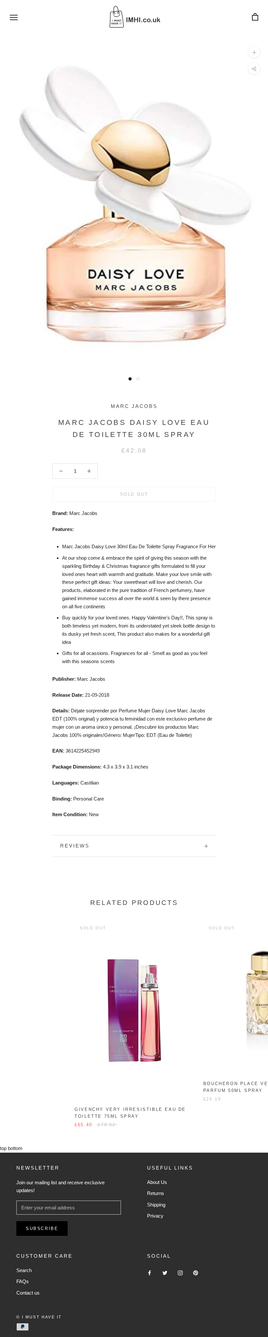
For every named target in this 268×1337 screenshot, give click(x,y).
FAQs (22, 1281)
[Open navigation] (14, 17)
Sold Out (134, 494)
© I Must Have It (38, 1317)
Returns (155, 1193)
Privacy (155, 1216)
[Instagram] (180, 1273)
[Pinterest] (195, 1273)
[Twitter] (164, 1273)
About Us (157, 1182)
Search (24, 1270)
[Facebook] (149, 1273)
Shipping (156, 1204)
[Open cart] (255, 17)
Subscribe (42, 1228)
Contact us (28, 1293)
